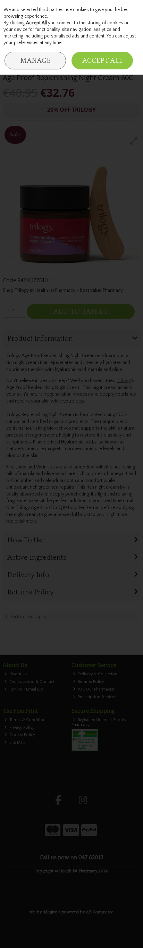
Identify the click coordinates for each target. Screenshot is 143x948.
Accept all (102, 61)
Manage (35, 61)
